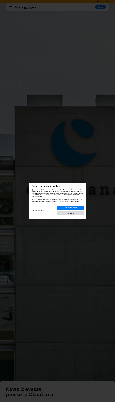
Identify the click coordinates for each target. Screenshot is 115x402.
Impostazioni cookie (38, 210)
